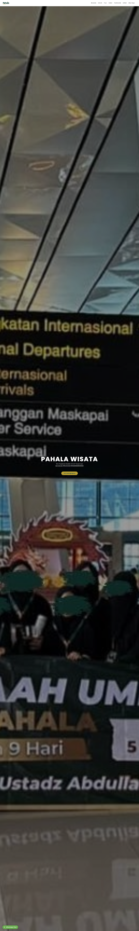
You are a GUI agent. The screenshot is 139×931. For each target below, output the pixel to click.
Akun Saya (131, 3)
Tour (105, 3)
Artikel (125, 3)
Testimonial (117, 3)
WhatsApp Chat (11, 927)
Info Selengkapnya (69, 473)
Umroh (100, 3)
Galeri (110, 3)
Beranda (93, 3)
